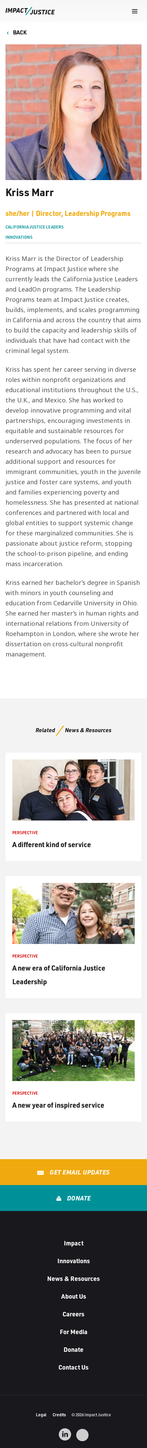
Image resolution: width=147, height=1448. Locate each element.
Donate (78, 1198)
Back (19, 32)
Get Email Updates (79, 1172)
